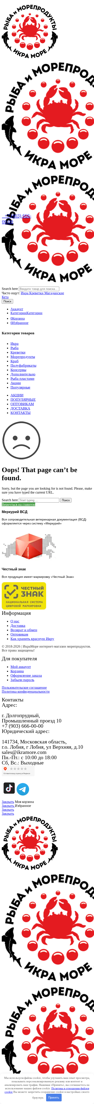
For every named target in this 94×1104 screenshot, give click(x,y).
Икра (25, 293)
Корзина (17, 671)
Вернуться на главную (18, 504)
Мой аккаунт (20, 667)
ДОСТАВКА (20, 408)
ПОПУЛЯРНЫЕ (23, 400)
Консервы (18, 370)
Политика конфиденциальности (26, 691)
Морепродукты (22, 357)
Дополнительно (22, 374)
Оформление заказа (26, 675)
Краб (14, 361)
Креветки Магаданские (46, 293)
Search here (10, 289)
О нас (14, 621)
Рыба (14, 348)
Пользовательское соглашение (24, 687)
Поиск (7, 301)
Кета (5, 297)
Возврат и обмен (23, 630)
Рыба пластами (22, 379)
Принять (53, 1097)
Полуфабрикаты (23, 365)
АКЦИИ (16, 395)
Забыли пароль (22, 680)
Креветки (17, 352)
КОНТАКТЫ (20, 413)
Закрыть (8, 802)
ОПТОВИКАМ (22, 404)
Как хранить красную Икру (32, 639)
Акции (15, 383)
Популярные (20, 387)
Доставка (17, 626)
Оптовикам (19, 634)
